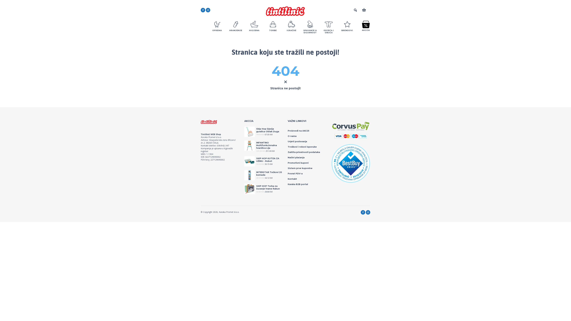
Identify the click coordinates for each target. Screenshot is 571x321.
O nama (292, 136)
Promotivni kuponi (298, 163)
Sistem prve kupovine (300, 168)
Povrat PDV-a (295, 173)
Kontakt (292, 179)
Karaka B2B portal (298, 184)
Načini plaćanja (296, 157)
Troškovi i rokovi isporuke (302, 146)
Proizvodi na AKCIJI (298, 130)
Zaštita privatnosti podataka (304, 152)
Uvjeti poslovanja (297, 141)
